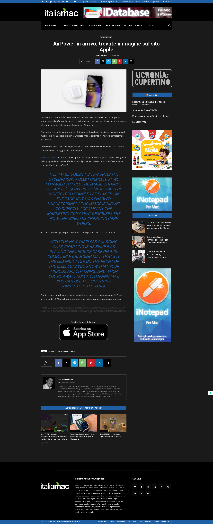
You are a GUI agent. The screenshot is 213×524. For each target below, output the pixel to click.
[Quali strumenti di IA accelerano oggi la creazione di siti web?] (138, 256)
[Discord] (42, 1)
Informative (76, 522)
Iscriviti (137, 2)
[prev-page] (42, 443)
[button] (169, 26)
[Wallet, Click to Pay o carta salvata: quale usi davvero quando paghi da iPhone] (138, 227)
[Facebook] (46, 1)
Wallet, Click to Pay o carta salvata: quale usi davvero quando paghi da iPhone (159, 225)
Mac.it (151, 25)
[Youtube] (75, 1)
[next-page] (46, 443)
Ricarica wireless (63, 351)
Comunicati (103, 431)
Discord (128, 25)
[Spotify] (63, 1)
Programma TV (156, 2)
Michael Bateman (49, 157)
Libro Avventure (113, 25)
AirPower (51, 351)
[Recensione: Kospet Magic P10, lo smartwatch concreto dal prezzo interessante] (83, 423)
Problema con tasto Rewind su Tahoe (150, 116)
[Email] (131, 61)
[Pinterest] (59, 1)
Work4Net (145, 2)
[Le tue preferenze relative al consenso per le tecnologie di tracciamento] (210, 393)
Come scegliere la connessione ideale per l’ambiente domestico (157, 240)
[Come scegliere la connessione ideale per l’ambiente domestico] (138, 242)
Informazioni (127, 2)
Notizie (138, 25)
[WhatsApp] (114, 61)
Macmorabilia (167, 2)
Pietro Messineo (101, 56)
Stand (73, 351)
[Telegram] (67, 1)
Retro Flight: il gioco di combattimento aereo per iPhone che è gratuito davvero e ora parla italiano (54, 436)
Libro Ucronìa (94, 25)
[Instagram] (51, 1)
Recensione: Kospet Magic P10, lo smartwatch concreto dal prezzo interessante (82, 436)
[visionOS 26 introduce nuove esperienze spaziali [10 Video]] (113, 423)
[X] (71, 1)
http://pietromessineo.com (66, 383)
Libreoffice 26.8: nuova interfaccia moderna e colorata (148, 103)
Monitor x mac (139, 122)
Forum (65, 25)
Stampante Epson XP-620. (145, 110)
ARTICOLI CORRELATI (73, 408)
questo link (79, 490)
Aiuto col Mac (153, 95)
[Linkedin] (55, 1)
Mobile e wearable (106, 37)
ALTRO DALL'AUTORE (93, 408)
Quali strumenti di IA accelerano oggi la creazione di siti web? (157, 254)
